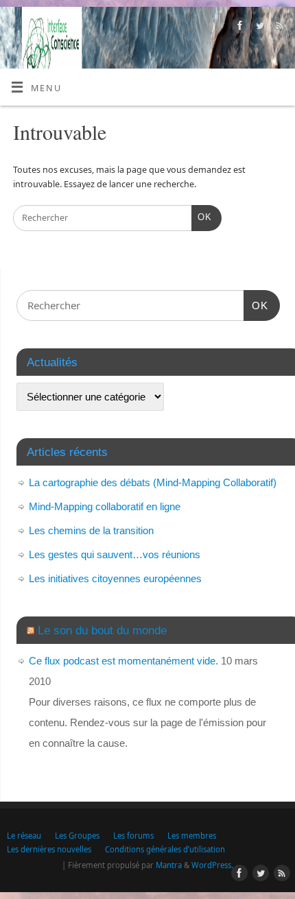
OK (201, 217)
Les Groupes (77, 835)
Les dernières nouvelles (49, 849)
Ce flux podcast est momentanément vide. (123, 661)
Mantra (169, 865)
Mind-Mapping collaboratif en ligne (104, 506)
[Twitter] (258, 27)
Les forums (133, 835)
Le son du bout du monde (102, 630)
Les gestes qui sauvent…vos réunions (114, 554)
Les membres (191, 835)
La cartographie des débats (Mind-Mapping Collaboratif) (152, 482)
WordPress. (212, 865)
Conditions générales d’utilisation (165, 849)
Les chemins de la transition (91, 530)
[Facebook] (238, 27)
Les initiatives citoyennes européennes (115, 578)
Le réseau (24, 835)
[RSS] (278, 27)
